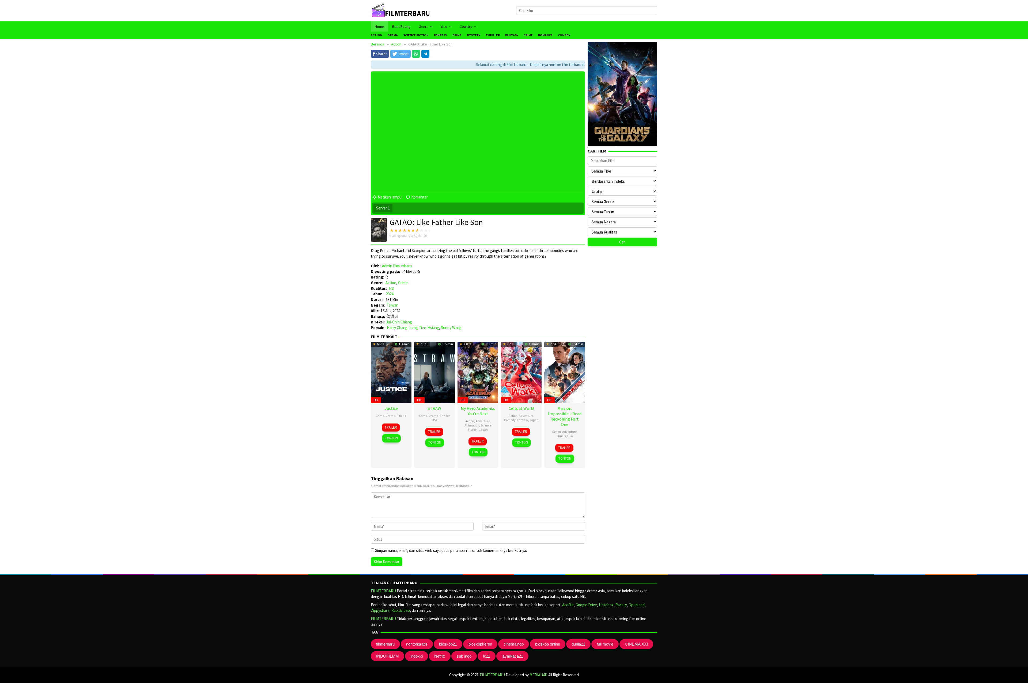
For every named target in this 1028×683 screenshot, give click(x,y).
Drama (390, 416)
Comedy (510, 420)
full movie (605, 644)
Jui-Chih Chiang (399, 322)
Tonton (391, 438)
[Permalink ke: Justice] (391, 371)
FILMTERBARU (383, 590)
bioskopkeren (480, 644)
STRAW (434, 408)
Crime (403, 282)
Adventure (482, 421)
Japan (483, 430)
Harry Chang (397, 327)
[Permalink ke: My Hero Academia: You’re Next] (477, 371)
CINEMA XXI (636, 644)
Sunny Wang (451, 327)
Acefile (568, 604)
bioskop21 (448, 644)
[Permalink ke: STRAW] (434, 371)
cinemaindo (514, 644)
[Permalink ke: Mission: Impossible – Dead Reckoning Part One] (564, 371)
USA (434, 420)
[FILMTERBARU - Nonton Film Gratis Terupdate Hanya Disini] (400, 10)
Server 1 (383, 208)
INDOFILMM (387, 656)
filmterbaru (385, 644)
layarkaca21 (512, 656)
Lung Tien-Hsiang (424, 327)
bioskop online (547, 644)
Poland (401, 416)
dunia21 (578, 644)
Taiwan (392, 305)
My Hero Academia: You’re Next (478, 411)
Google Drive (586, 604)
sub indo (464, 656)
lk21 (486, 656)
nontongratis (417, 644)
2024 (389, 293)
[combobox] (586, 10)
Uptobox (606, 604)
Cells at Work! (521, 408)
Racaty (621, 604)
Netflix (439, 656)
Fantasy (522, 420)
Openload (637, 604)
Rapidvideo (400, 610)
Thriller (444, 416)
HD (391, 288)
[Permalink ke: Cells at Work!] (521, 371)
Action (391, 282)
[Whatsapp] (416, 54)
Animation (471, 425)
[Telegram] (425, 54)
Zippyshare (380, 610)
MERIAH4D (538, 674)
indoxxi (416, 656)
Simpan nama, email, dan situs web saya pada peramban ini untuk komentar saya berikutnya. (451, 550)
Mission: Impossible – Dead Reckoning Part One (564, 416)
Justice (391, 408)
